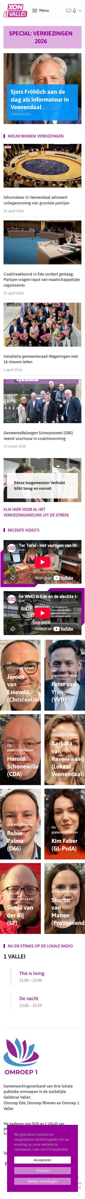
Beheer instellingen (42, 1181)
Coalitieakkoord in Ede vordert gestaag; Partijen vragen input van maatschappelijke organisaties (42, 280)
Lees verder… (22, 114)
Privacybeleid (57, 1149)
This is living (31, 973)
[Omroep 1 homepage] (21, 1058)
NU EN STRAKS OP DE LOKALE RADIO (40, 946)
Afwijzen (42, 1171)
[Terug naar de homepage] (16, 10)
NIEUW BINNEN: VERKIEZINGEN (36, 136)
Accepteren (42, 1160)
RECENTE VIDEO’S (23, 530)
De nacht (28, 998)
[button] (40, 10)
